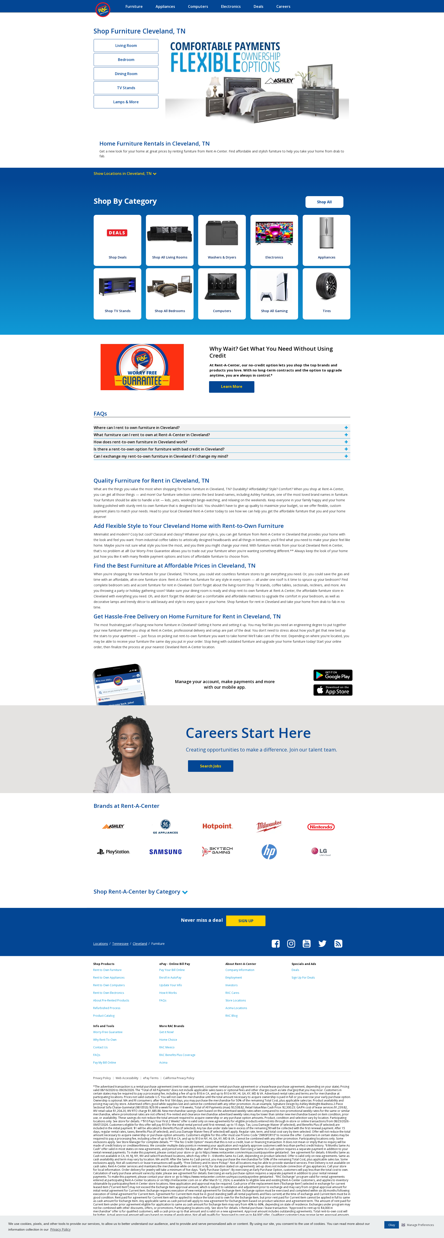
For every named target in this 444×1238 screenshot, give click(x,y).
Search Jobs (210, 766)
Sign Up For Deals (303, 977)
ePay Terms (150, 1078)
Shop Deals (117, 257)
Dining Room (126, 73)
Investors (231, 985)
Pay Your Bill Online (172, 970)
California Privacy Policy (178, 1078)
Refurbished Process (106, 1008)
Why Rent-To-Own (105, 1040)
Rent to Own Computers (109, 985)
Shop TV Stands (117, 311)
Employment (233, 977)
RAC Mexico (167, 1047)
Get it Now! (166, 1032)
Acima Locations (236, 1008)
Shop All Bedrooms (170, 311)
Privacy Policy (60, 1229)
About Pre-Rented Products (111, 1000)
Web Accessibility (127, 1078)
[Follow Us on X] (322, 948)
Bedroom (126, 59)
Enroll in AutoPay (170, 977)
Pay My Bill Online (104, 1063)
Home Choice (168, 1040)
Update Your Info (170, 985)
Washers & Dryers (222, 257)
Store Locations (235, 1000)
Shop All (324, 201)
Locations (100, 943)
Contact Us (100, 1047)
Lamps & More (126, 101)
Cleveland (140, 943)
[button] (418, 1225)
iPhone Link (333, 691)
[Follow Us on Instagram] (291, 948)
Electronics (274, 257)
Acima (163, 1063)
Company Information (239, 970)
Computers (222, 311)
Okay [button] (391, 1225)
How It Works (168, 993)
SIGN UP (245, 920)
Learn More (231, 386)
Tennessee (120, 943)
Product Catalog (103, 1016)
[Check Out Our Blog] (338, 948)
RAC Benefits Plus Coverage (177, 1055)
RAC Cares (232, 993)
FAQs (162, 1000)
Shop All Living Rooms (169, 257)
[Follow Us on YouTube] (306, 948)
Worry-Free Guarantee (108, 1032)
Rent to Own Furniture (107, 970)
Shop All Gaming (274, 311)
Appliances (326, 257)
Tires (327, 311)
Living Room (126, 45)
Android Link (333, 676)
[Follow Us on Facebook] (275, 948)
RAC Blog (231, 1016)
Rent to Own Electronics (108, 993)
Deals (295, 970)
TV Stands (126, 87)
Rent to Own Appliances (108, 977)
